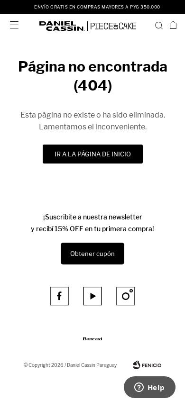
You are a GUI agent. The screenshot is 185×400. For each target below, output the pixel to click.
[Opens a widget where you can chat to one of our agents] (149, 388)
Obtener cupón (92, 253)
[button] (159, 25)
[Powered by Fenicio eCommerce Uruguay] (147, 365)
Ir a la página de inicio (93, 154)
